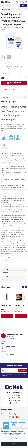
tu (18, 435)
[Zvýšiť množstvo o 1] (26, 76)
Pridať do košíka (15, 83)
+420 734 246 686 (15, 395)
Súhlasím (14, 443)
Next (26, 287)
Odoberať (22, 370)
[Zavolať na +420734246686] (17, 2)
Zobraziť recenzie (10, 338)
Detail (21, 316)
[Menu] (26, 2)
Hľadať (24, 5)
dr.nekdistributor (15, 403)
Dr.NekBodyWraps (15, 400)
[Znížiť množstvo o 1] (26, 78)
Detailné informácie (8, 68)
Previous (23, 287)
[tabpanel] (7, 304)
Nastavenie (14, 438)
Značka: (4, 93)
